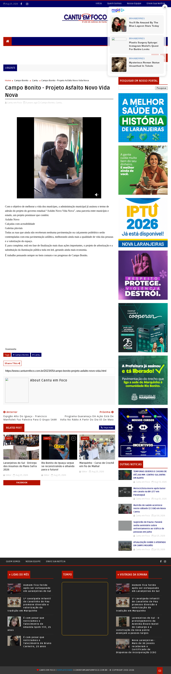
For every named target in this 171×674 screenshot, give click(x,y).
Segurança (12, 49)
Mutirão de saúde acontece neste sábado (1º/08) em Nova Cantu (149, 508)
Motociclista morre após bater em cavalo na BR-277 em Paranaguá (149, 491)
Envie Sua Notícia (156, 3)
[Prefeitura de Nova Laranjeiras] (143, 222)
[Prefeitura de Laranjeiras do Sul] (143, 117)
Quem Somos (114, 3)
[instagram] (27, 3)
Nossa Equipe (134, 3)
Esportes (94, 49)
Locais (28, 49)
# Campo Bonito (21, 354)
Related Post (14, 427)
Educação (77, 49)
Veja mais (108, 427)
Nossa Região (58, 49)
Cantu (35, 80)
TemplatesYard (64, 670)
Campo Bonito (21, 80)
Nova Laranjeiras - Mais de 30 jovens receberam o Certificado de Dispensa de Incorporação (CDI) (136, 646)
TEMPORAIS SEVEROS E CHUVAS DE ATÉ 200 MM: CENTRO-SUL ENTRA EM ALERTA (150, 474)
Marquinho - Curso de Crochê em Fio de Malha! (96, 464)
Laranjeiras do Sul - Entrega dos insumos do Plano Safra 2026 (20, 466)
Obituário (12, 57)
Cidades (41, 49)
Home (8, 80)
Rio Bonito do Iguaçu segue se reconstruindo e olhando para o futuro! (57, 466)
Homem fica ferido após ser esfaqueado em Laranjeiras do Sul (37, 588)
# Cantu (36, 354)
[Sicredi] (143, 170)
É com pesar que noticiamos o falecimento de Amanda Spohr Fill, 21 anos (29, 624)
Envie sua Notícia (55, 561)
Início (99, 3)
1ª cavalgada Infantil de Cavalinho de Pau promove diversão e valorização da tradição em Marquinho (29, 604)
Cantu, (59, 102)
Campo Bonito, (48, 102)
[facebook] (21, 3)
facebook (21, 482)
